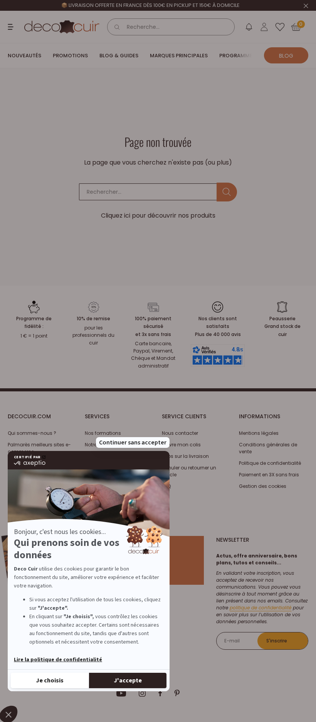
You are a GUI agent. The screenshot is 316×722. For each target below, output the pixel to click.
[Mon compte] (264, 27)
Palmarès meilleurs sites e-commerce (39, 448)
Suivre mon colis (181, 444)
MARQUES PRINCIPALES (179, 55)
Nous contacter (180, 433)
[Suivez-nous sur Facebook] (160, 693)
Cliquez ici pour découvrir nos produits (158, 215)
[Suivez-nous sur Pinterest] (177, 693)
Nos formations (103, 433)
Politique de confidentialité (270, 463)
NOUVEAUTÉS (24, 55)
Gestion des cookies (262, 486)
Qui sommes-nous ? (32, 433)
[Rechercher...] (227, 192)
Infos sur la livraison (185, 456)
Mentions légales (259, 433)
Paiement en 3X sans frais (269, 474)
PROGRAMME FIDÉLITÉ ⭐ (250, 55)
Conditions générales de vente (268, 448)
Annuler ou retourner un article (189, 471)
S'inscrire (276, 640)
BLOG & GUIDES (118, 55)
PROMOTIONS (70, 55)
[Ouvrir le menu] (11, 27)
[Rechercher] (117, 27)
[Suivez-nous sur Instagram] (142, 693)
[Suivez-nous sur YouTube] (121, 693)
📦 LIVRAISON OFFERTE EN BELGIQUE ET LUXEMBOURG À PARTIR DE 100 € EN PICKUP (150, 5)
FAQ (166, 486)
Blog (286, 56)
